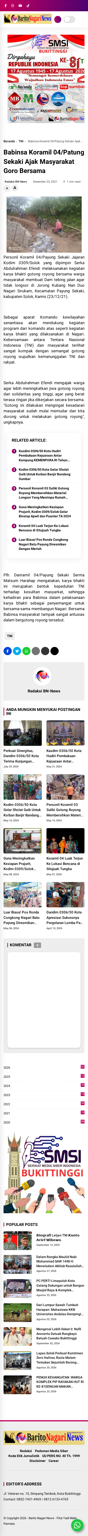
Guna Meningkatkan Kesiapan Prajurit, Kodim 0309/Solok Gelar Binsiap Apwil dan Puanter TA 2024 (45, 511)
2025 (44, 1077)
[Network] (57, 19)
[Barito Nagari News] (28, 22)
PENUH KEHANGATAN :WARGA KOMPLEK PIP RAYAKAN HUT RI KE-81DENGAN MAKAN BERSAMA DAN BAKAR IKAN (60, 1382)
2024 (44, 1086)
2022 (44, 1104)
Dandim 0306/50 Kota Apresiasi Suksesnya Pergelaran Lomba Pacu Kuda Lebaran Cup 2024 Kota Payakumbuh (65, 918)
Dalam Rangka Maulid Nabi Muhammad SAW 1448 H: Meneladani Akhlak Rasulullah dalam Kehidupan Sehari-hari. (59, 1262)
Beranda (9, 141)
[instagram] (12, 6)
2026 (44, 1067)
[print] (36, 651)
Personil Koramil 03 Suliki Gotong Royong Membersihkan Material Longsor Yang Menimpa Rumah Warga (44, 493)
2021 (44, 1113)
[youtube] (20, 6)
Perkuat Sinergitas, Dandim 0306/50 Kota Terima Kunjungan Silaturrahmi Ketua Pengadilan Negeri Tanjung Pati (21, 756)
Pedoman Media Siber (51, 1451)
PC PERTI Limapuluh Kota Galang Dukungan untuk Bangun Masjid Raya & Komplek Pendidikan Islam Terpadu (60, 1285)
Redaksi (26, 1451)
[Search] (82, 5)
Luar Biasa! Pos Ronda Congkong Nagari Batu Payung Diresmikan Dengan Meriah (43, 544)
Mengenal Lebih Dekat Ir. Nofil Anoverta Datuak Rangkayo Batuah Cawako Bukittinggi (58, 1333)
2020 (44, 1122)
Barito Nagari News (41, 1518)
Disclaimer (38, 1461)
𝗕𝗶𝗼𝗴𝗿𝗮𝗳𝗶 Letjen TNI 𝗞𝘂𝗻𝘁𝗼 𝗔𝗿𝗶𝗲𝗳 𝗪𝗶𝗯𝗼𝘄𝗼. (58, 1237)
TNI (21, 141)
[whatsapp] (26, 651)
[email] (45, 651)
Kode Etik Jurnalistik (23, 1456)
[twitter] (17, 651)
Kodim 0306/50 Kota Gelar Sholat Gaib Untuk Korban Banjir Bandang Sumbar (44, 474)
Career (54, 1461)
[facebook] (6, 6)
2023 (44, 1095)
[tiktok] (28, 6)
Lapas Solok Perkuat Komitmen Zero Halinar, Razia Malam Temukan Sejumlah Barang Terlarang (59, 1358)
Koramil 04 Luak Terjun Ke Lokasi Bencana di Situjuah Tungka (44, 528)
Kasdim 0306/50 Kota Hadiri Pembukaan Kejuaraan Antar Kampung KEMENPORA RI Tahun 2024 (43, 456)
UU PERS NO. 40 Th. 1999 (61, 1456)
